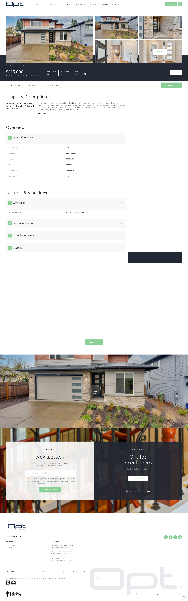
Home (27, 572)
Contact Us (171, 4)
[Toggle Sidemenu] (180, 4)
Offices (115, 4)
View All (160, 52)
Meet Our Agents (75, 572)
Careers (105, 4)
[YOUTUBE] (171, 537)
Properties (36, 572)
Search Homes (48, 572)
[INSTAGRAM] (180, 537)
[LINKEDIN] (175, 537)
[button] (171, 85)
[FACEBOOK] (166, 537)
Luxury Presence (145, 594)
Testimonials (81, 4)
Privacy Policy (42, 483)
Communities (61, 572)
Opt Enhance (67, 4)
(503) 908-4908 (144, 491)
